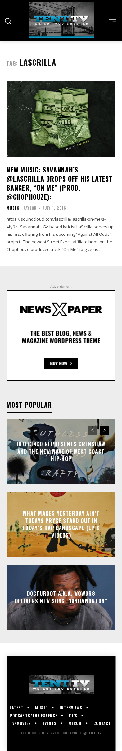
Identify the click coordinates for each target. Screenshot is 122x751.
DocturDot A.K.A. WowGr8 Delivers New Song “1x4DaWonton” (61, 597)
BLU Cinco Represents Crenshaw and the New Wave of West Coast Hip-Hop (61, 451)
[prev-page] (92, 430)
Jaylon (30, 207)
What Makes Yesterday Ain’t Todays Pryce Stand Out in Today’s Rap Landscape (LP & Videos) (61, 524)
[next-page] (104, 430)
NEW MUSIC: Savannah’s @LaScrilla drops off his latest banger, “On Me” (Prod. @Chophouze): (60, 183)
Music (13, 208)
